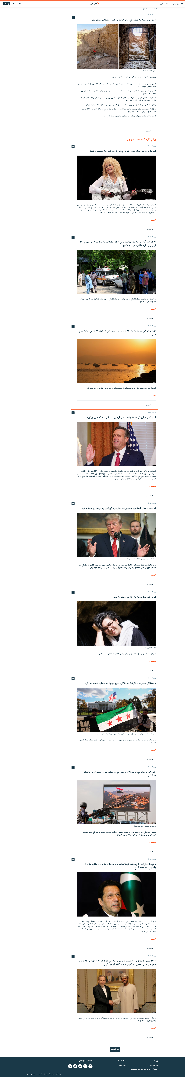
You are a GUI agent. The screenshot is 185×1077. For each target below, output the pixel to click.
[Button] (149, 131)
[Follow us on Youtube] (80, 1066)
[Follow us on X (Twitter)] (85, 1066)
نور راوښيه (115, 1049)
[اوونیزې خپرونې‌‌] (13, 3)
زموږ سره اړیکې (153, 1065)
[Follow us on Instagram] (75, 1066)
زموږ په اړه (122, 1065)
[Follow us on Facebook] (90, 1066)
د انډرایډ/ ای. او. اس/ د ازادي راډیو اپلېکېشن (144, 1069)
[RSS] (70, 1066)
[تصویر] (20, 3)
